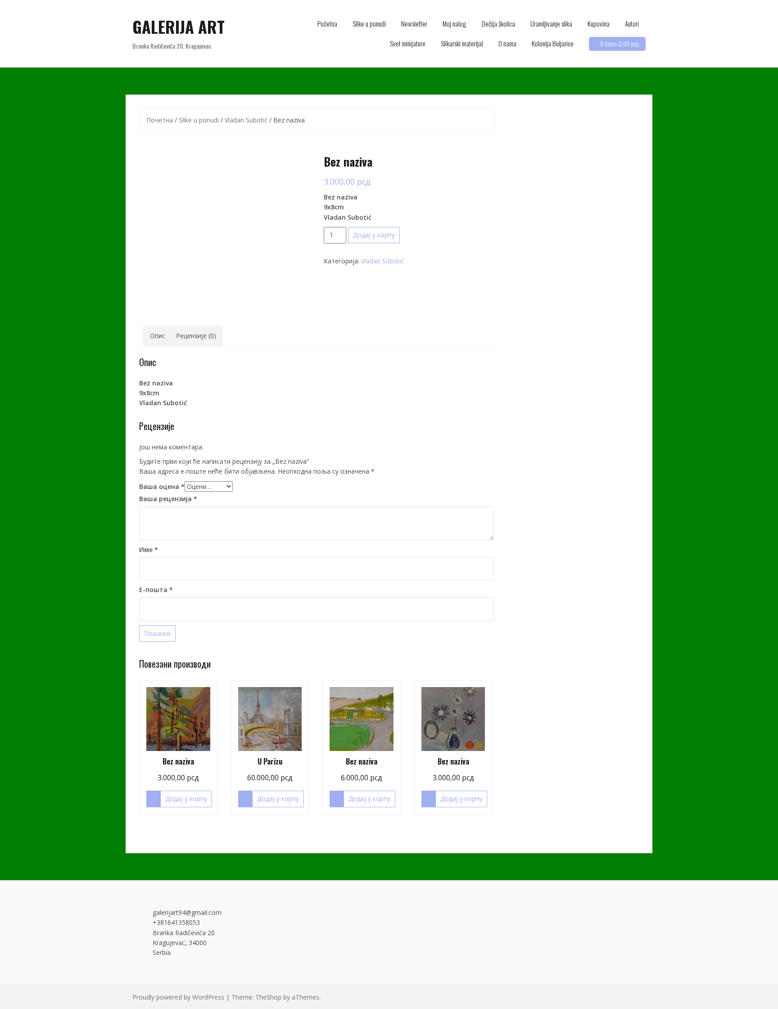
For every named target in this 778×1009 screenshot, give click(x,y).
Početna (327, 23)
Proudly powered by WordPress (178, 997)
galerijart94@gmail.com (187, 912)
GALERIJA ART (178, 26)
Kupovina (599, 23)
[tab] (157, 336)
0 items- (619, 43)
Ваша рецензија (168, 498)
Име (148, 549)
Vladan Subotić (246, 120)
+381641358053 (176, 922)
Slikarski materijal (462, 43)
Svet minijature (407, 43)
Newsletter (414, 23)
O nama (507, 43)
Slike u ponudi (369, 23)
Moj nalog (454, 23)
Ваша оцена (162, 486)
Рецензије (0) (196, 335)
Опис (157, 335)
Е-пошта (156, 589)
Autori (632, 23)
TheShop (268, 997)
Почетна (159, 120)
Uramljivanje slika (551, 23)
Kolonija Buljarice (553, 43)
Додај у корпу (374, 235)
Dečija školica (498, 23)
